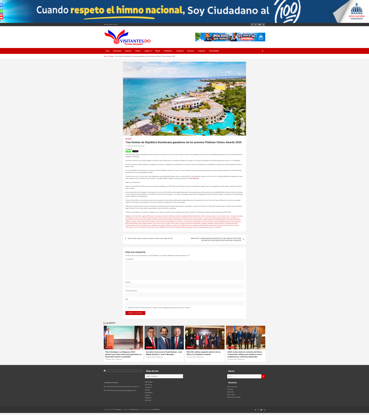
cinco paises (239, 216)
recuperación (147, 225)
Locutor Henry (187, 221)
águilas (144, 216)
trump (156, 227)
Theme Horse (134, 409)
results (174, 225)
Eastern (178, 218)
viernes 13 (212, 227)
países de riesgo (180, 223)
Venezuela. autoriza (192, 227)
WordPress (156, 409)
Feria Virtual (140, 220)
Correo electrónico (131, 291)
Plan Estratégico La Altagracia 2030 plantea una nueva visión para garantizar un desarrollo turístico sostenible (123, 354)
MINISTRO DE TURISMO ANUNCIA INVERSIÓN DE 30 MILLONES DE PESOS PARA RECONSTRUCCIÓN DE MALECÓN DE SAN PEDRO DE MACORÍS (216, 239)
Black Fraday (192, 216)
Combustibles (129, 218)
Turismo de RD (169, 227)
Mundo (157, 51)
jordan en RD (145, 221)
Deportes (128, 51)
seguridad (195, 225)
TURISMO (162, 227)
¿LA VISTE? (110, 323)
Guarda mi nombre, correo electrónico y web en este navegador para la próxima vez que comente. (159, 308)
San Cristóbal (181, 225)
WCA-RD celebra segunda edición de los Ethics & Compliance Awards (203, 353)
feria (134, 220)
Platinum (222, 223)
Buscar (263, 376)
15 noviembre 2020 (131, 146)
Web (126, 299)
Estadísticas (168, 51)
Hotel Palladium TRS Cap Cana (182, 220)
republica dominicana (157, 225)
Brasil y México (201, 216)
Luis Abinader (196, 221)
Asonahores (158, 216)
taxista (236, 225)
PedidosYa (211, 223)
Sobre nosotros (232, 387)
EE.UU (193, 218)
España (218, 218)
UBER (183, 227)
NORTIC (150, 223)
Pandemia (189, 223)
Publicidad (230, 392)
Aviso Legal (230, 394)
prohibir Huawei (130, 225)
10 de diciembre (136, 216)
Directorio (190, 51)
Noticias (109, 347)
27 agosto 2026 (110, 359)
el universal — (199, 218)
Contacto (230, 389)
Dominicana (117, 51)
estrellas (233, 218)
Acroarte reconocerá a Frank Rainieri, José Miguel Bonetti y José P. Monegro (164, 353)
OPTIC (173, 223)
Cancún (214, 216)
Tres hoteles (141, 227)
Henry (156, 220)
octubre (168, 223)
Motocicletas (133, 223)
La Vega (151, 221)
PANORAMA (149, 382)
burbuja (209, 216)
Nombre (127, 282)
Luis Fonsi (204, 221)
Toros (135, 227)
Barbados (173, 216)
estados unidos (225, 218)
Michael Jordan (229, 221)
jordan (139, 221)
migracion (237, 221)
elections (206, 218)
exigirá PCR (128, 220)
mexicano (211, 221)
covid (136, 218)
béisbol (178, 216)
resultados (168, 225)
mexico (216, 221)
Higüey (171, 220)
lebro (164, 221)
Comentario (129, 259)
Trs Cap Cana (150, 227)
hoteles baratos (197, 220)
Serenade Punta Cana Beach (214, 225)
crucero (140, 218)
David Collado (147, 218)
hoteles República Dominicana (223, 220)
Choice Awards (221, 216)
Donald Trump (171, 218)
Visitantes (118, 409)
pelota (217, 223)
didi (165, 218)
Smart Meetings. (194, 178)
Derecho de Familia (158, 218)
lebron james (171, 221)
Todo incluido (129, 227)
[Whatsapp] (128, 152)
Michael (221, 221)
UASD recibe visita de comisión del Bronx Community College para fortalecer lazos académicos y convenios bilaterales (244, 354)
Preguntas (201, 51)
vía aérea (201, 227)
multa (139, 223)
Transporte (180, 51)
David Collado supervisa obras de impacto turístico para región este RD (150, 238)
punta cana (138, 225)
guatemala (150, 220)
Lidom (181, 221)
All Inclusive (150, 216)
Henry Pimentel (163, 220)
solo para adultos (228, 225)
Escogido (213, 218)
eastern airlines (186, 218)
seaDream (188, 225)
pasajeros (204, 223)
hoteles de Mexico (208, 220)
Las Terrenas (159, 221)
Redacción (141, 146)
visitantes (218, 227)
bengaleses (184, 216)
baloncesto (165, 216)
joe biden (133, 221)
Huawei (235, 220)
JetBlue (127, 221)
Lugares (147, 51)
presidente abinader (231, 223)
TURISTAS (178, 227)
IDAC (239, 220)
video (206, 227)
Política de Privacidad (233, 397)
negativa (144, 223)
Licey (177, 221)
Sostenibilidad (214, 51)
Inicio (107, 51)
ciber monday (231, 216)
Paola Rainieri (196, 223)
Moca (127, 223)
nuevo (155, 223)
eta (238, 218)
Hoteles (137, 51)
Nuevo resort (161, 223)
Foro (145, 220)
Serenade (202, 225)
